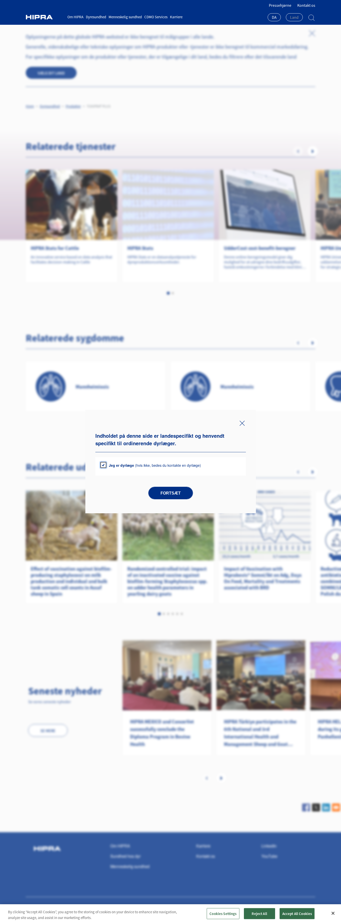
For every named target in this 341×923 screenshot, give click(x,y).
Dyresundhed (96, 17)
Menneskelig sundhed (125, 17)
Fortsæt (171, 493)
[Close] (333, 913)
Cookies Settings (222, 913)
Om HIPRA (75, 17)
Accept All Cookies (297, 913)
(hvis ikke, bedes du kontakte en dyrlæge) (155, 465)
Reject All (259, 913)
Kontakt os (306, 5)
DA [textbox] (274, 17)
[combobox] (274, 17)
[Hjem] (45, 17)
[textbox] (294, 17)
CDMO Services (156, 17)
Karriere (176, 17)
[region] (170, 913)
